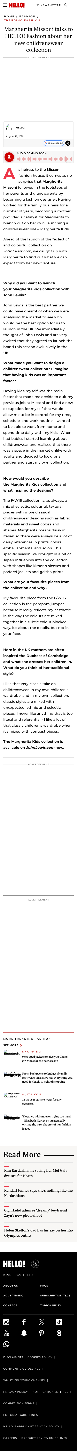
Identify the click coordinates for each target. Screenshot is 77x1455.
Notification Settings (50, 1391)
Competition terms (18, 1403)
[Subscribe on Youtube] (12, 1333)
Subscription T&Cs (55, 1295)
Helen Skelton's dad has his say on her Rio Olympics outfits (38, 1233)
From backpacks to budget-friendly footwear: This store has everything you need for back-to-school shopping (47, 1077)
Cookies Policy (40, 1357)
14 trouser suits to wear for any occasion (42, 1101)
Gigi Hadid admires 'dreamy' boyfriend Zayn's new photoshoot (35, 1213)
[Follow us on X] (47, 1322)
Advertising (13, 1295)
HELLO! (20, 127)
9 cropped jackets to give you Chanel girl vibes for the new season (45, 1059)
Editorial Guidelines (20, 1414)
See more (10, 1045)
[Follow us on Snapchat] (30, 1333)
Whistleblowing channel (24, 1380)
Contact (10, 1305)
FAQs (44, 1285)
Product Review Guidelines (44, 1438)
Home (9, 16)
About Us (10, 1285)
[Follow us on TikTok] (65, 1322)
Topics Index (50, 1305)
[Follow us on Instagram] (12, 1322)
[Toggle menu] (5, 5)
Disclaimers (13, 1357)
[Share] (67, 143)
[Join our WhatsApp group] (12, 1344)
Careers (10, 1438)
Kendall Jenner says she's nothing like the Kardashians (38, 1193)
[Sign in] (65, 5)
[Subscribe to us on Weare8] (65, 1333)
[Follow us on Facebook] (30, 1322)
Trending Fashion (22, 20)
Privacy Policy (15, 1391)
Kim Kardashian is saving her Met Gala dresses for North (35, 1173)
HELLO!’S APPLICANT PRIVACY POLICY (31, 1426)
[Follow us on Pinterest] (47, 1333)
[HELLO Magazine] (17, 5)
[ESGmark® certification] (32, 1263)
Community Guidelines (21, 1368)
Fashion (27, 16)
